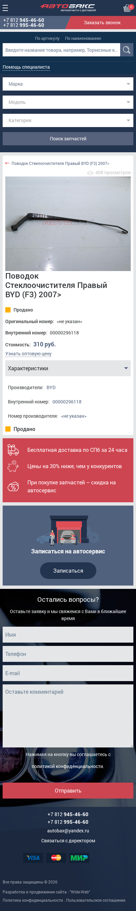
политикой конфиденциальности (67, 766)
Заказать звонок (102, 22)
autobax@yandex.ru (68, 830)
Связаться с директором (68, 840)
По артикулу (47, 38)
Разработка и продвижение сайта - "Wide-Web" (46, 891)
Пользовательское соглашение (95, 900)
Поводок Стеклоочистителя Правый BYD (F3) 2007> (60, 163)
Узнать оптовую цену (28, 353)
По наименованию (83, 38)
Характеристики (28, 368)
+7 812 (23, 20)
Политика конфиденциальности (33, 900)
